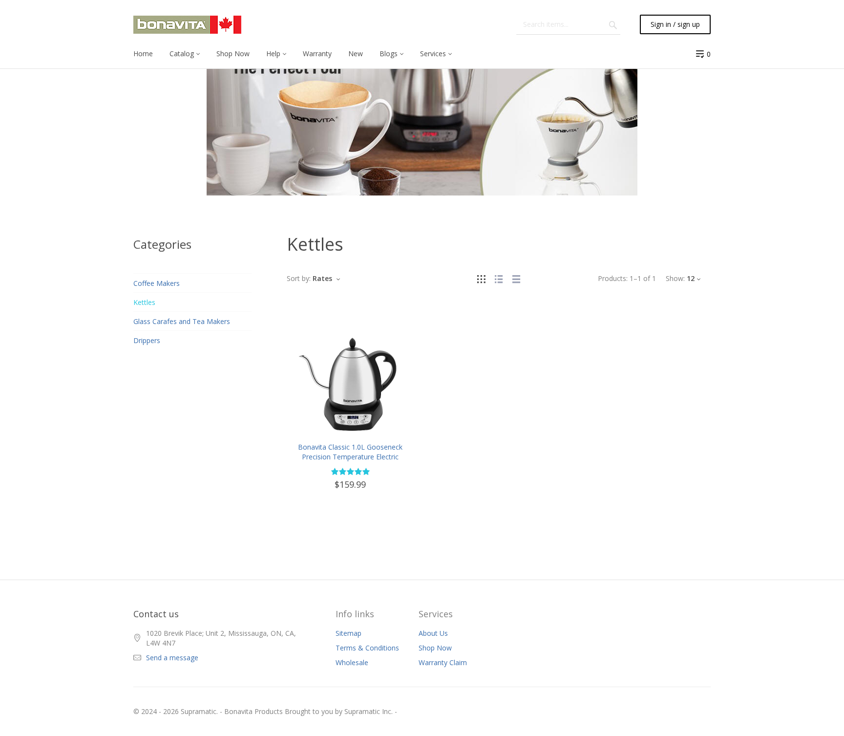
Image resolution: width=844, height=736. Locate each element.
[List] (499, 278)
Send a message (172, 657)
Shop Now (435, 647)
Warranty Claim (443, 662)
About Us (433, 633)
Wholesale (352, 662)
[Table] (516, 278)
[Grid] (481, 278)
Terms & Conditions (367, 647)
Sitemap (348, 633)
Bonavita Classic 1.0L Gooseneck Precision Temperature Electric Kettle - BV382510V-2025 (350, 456)
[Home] (187, 25)
